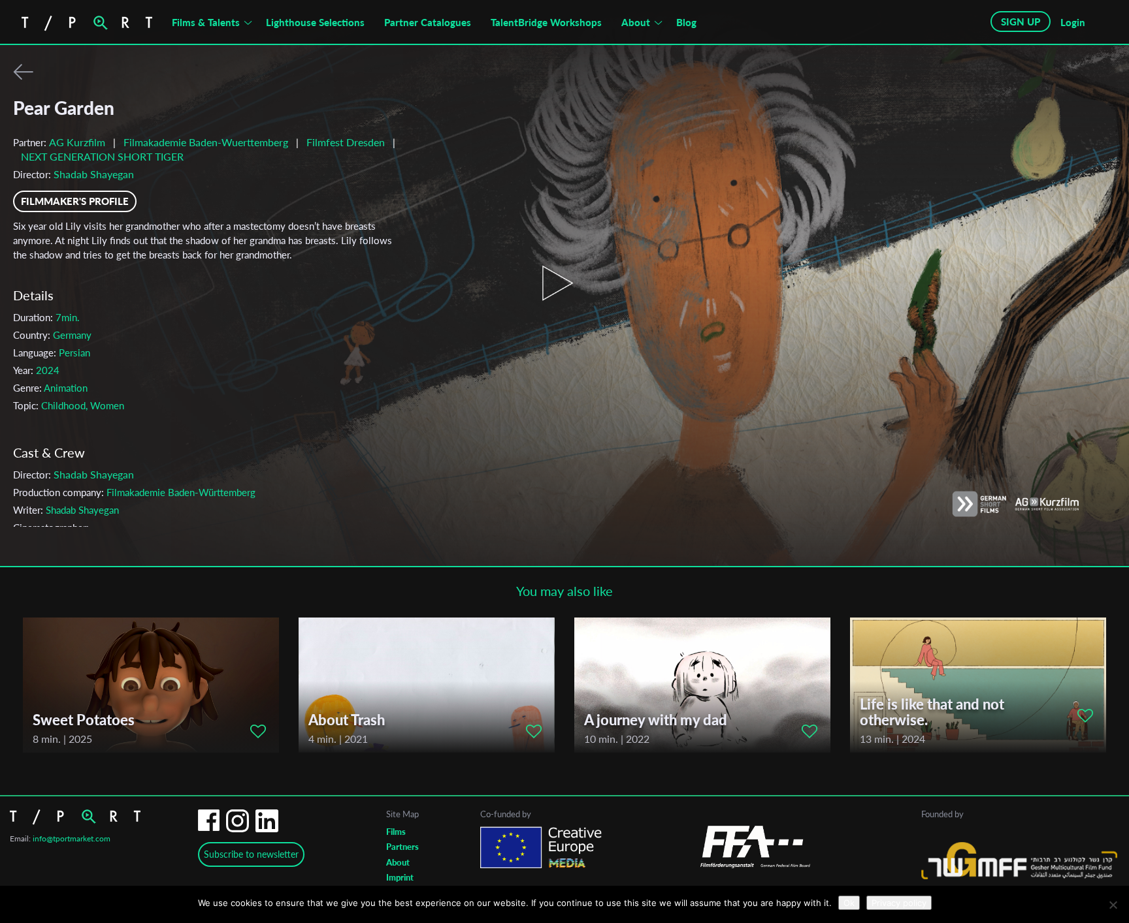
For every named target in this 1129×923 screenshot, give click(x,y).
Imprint (400, 877)
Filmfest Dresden (346, 142)
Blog (686, 22)
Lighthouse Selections (315, 22)
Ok (849, 903)
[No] (1112, 904)
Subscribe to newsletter (251, 854)
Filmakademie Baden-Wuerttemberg (207, 142)
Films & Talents (206, 22)
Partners (402, 846)
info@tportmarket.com (71, 838)
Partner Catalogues (427, 22)
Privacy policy (899, 903)
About (635, 22)
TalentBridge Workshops (546, 22)
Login (1072, 22)
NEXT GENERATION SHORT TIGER (102, 156)
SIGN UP (1020, 21)
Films (396, 831)
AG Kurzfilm (77, 142)
